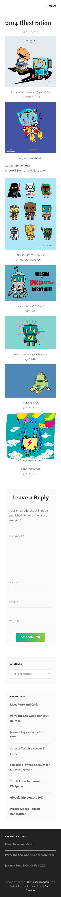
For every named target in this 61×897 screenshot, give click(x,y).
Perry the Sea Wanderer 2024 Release (30, 855)
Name (14, 582)
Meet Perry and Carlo (24, 704)
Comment (16, 536)
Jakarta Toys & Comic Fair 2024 (25, 865)
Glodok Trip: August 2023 (27, 797)
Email (13, 602)
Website (14, 621)
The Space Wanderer (38, 882)
